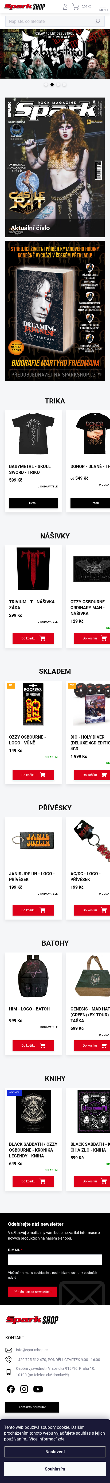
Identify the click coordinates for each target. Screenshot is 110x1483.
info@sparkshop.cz (32, 1350)
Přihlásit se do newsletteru (33, 1292)
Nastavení (55, 1451)
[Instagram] (23, 1388)
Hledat (98, 21)
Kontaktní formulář (32, 1407)
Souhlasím (55, 1469)
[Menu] (103, 6)
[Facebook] (10, 1388)
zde (61, 1439)
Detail (33, 503)
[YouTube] (38, 1388)
